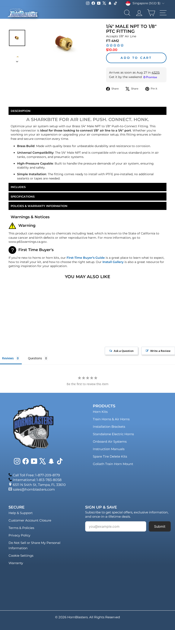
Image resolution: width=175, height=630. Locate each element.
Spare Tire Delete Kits (110, 456)
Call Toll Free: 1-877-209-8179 (36, 475)
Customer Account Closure (30, 520)
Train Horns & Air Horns (111, 419)
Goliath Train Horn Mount (113, 464)
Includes (18, 187)
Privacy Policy (19, 535)
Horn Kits (100, 412)
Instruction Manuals (108, 449)
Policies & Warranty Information (39, 206)
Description (21, 111)
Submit (159, 526)
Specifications (23, 196)
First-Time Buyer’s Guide (86, 258)
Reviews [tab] (8, 358)
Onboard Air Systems (110, 441)
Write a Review (160, 351)
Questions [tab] (35, 358)
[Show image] (17, 38)
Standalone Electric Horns (113, 434)
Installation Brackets (109, 427)
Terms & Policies (21, 528)
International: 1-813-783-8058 (37, 480)
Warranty (16, 563)
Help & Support (21, 513)
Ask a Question (124, 351)
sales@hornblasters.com (34, 489)
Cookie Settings (21, 555)
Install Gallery (113, 262)
